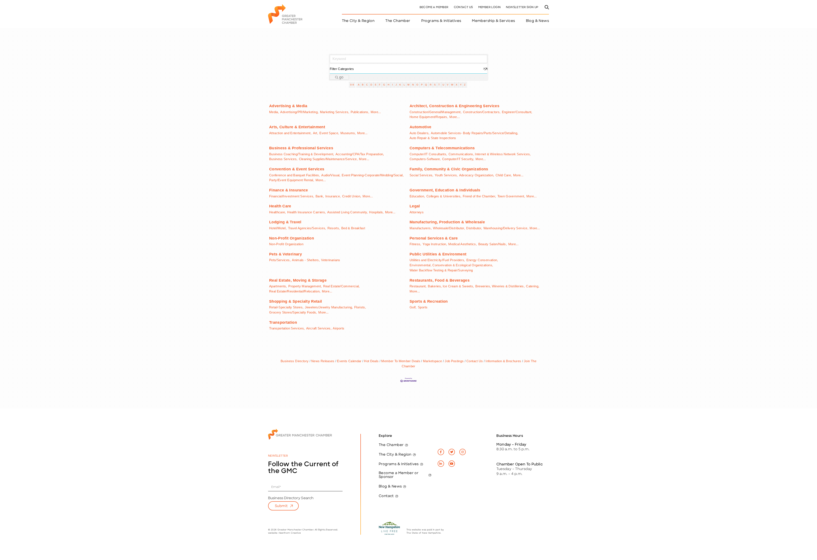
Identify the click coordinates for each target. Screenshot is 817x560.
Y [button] (460, 84)
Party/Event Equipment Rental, (291, 180)
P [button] (422, 84)
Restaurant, (418, 286)
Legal (415, 206)
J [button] (396, 84)
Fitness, (415, 244)
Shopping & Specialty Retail (295, 301)
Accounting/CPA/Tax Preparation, (360, 154)
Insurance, (333, 196)
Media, (274, 112)
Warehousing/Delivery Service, (505, 228)
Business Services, (283, 159)
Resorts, (333, 228)
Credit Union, (351, 196)
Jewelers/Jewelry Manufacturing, (329, 307)
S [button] (435, 84)
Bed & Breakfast (353, 228)
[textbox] (408, 69)
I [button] (392, 84)
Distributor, (474, 228)
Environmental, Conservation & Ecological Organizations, (451, 265)
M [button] (408, 84)
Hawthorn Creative (290, 533)
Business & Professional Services (301, 148)
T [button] (439, 84)
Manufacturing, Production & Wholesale (447, 222)
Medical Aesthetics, (462, 244)
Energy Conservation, (482, 260)
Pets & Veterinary (285, 254)
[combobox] (408, 69)
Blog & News (537, 21)
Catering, (532, 286)
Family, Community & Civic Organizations (449, 169)
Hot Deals (371, 361)
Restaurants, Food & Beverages (440, 280)
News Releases (322, 361)
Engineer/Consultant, (517, 112)
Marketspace (432, 361)
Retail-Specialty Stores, (286, 307)
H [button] (388, 84)
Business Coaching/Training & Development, (301, 154)
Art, (315, 133)
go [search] (341, 77)
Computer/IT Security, (458, 159)
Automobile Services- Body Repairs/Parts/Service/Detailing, (474, 133)
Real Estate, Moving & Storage (298, 280)
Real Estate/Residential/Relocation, (294, 291)
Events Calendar (349, 361)
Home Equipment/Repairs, (429, 117)
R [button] (430, 84)
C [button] (367, 84)
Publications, (360, 112)
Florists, (360, 307)
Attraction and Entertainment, (290, 133)
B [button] (362, 84)
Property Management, (305, 286)
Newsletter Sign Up (522, 7)
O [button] (417, 84)
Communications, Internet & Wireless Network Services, (489, 154)
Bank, (320, 196)
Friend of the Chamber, (479, 196)
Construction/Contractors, (482, 112)
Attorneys (417, 212)
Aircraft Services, (318, 328)
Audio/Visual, (330, 175)
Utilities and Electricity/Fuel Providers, (437, 260)
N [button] (413, 84)
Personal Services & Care (434, 238)
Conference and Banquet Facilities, (294, 175)
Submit (281, 506)
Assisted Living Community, (347, 212)
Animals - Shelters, (306, 260)
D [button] (371, 84)
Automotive (420, 127)
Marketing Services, (334, 112)
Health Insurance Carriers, (306, 212)
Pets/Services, (280, 260)
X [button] (456, 84)
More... (376, 112)
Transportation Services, (287, 328)
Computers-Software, (425, 159)
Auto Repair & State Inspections (433, 138)
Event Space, (329, 133)
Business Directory (295, 361)
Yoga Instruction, (435, 244)
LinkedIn (441, 463)
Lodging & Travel (285, 222)
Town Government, (511, 196)
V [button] (447, 84)
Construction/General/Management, (435, 112)
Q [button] (426, 84)
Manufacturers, (421, 228)
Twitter (451, 452)
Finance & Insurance (288, 190)
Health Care (280, 206)
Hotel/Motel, (278, 228)
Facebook (441, 452)
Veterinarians (330, 260)
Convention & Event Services (296, 169)
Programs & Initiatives (441, 21)
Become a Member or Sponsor (398, 475)
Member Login (489, 7)
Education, (417, 196)
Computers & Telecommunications (442, 148)
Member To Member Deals (400, 361)
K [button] (400, 84)
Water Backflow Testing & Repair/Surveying (441, 270)
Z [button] (465, 84)
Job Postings (454, 361)
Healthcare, (277, 212)
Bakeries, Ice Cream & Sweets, (451, 286)
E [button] (375, 84)
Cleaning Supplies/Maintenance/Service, (328, 159)
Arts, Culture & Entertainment (297, 127)
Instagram (462, 452)
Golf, (413, 307)
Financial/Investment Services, (291, 196)
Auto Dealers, (420, 133)
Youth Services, (446, 175)
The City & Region (395, 454)
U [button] (443, 84)
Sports (422, 307)
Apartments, (278, 286)
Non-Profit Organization (291, 238)
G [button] (384, 84)
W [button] (452, 84)
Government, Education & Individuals (445, 190)
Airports (338, 328)
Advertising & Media (288, 106)
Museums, (348, 133)
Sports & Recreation (429, 301)
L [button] (404, 84)
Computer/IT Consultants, (428, 154)
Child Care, (504, 175)
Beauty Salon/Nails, (492, 244)
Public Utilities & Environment (438, 254)
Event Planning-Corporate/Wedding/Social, (373, 175)
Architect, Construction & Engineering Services (454, 106)
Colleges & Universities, (443, 196)
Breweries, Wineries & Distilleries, (500, 286)
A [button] (358, 84)
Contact (386, 496)
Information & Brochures (503, 361)
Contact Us (463, 7)
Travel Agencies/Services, (307, 228)
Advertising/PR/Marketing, (299, 112)
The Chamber (391, 445)
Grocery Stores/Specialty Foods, (293, 312)
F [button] (379, 84)
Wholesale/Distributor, (449, 228)
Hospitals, (376, 212)
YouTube (451, 463)
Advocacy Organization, (476, 175)
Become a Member (434, 7)
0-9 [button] (352, 84)
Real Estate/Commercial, (341, 286)
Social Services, (421, 175)
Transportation (283, 322)
